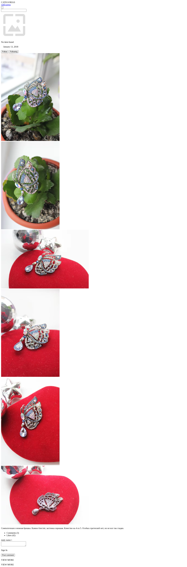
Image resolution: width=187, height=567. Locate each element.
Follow (4, 52)
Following (13, 52)
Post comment (8, 555)
